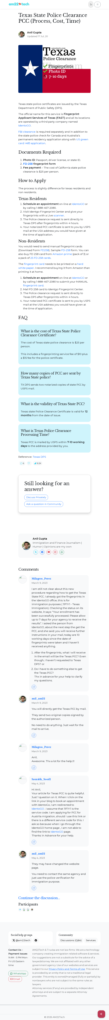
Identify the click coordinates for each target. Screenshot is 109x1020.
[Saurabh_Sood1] (24, 909)
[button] (22, 463)
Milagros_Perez (41, 578)
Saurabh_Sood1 (41, 779)
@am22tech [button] (22, 940)
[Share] (101, 1014)
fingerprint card (34, 264)
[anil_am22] (32, 909)
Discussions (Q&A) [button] (71, 940)
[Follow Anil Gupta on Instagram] (55, 552)
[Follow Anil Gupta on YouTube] (48, 552)
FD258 (45, 250)
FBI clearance (26, 131)
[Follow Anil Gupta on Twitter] (35, 552)
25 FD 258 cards (40, 257)
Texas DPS (39, 456)
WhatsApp (19, 973)
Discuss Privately (36, 497)
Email (16, 979)
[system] (20, 909)
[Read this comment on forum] (34, 687)
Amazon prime (62, 254)
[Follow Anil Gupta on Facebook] (42, 552)
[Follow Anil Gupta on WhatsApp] (61, 552)
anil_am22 (38, 698)
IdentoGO (24, 125)
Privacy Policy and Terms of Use (67, 969)
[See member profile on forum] (22, 579)
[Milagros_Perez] (28, 909)
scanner (59, 215)
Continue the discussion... (39, 898)
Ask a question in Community (43, 504)
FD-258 (28, 163)
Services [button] (91, 940)
